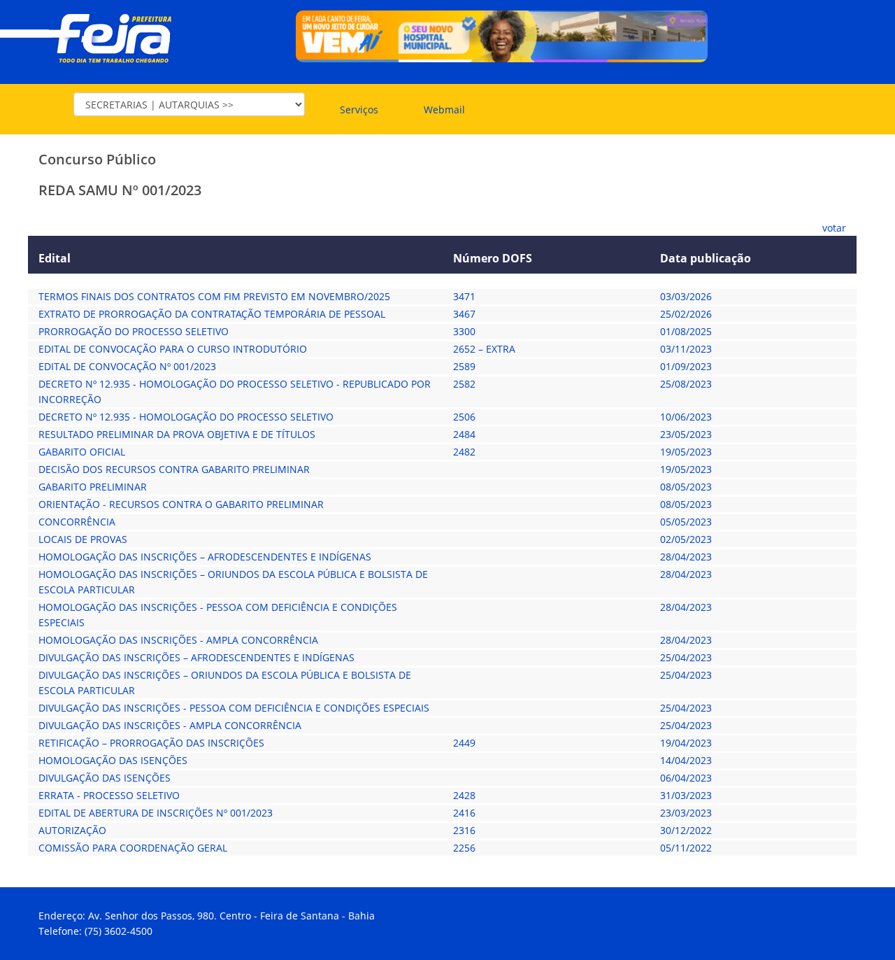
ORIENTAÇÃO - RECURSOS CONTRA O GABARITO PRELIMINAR (181, 504)
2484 (464, 434)
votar (834, 227)
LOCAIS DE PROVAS (82, 539)
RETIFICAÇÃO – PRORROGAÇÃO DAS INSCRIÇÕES (151, 742)
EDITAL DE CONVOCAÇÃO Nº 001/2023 (127, 366)
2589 (464, 366)
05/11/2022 (686, 847)
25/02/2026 (686, 313)
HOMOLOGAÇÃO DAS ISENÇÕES (112, 760)
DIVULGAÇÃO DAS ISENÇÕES (104, 777)
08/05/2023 (686, 486)
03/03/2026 (686, 296)
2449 (464, 742)
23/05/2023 (686, 434)
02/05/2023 (686, 539)
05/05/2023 (686, 521)
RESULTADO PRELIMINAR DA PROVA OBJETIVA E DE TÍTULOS (176, 434)
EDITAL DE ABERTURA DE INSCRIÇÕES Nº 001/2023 (155, 812)
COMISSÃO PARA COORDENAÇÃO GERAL (132, 847)
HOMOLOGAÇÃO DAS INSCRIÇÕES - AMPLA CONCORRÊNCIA (178, 640)
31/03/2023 (686, 795)
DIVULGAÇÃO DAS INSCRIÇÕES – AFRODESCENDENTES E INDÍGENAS (196, 657)
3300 (464, 331)
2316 (464, 830)
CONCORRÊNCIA (76, 521)
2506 (464, 416)
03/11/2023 (686, 348)
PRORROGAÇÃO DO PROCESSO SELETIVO (133, 331)
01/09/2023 (686, 366)
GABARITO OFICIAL (81, 451)
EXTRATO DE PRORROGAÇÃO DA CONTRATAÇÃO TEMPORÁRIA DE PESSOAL (211, 313)
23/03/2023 (686, 812)
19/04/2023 (686, 742)
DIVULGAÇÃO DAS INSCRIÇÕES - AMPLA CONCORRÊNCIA (169, 725)
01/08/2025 (686, 331)
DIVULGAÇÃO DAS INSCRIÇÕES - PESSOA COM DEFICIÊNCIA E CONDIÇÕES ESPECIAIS (233, 707)
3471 (464, 296)
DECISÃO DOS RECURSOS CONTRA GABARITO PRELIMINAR (174, 469)
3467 (464, 313)
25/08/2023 (686, 383)
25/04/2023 (686, 657)
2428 (464, 795)
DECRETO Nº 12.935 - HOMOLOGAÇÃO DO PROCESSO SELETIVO (186, 416)
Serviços (359, 109)
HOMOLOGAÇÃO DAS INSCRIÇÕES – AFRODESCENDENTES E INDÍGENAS (204, 556)
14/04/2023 (686, 760)
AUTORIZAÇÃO (72, 830)
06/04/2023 (686, 777)
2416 (464, 812)
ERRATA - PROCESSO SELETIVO (109, 795)
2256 (464, 847)
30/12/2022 (686, 830)
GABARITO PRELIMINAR (92, 486)
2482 (464, 451)
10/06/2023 (686, 416)
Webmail (444, 109)
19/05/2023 (686, 451)
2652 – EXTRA (484, 348)
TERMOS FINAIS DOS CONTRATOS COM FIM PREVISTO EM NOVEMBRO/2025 (214, 296)
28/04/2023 (686, 556)
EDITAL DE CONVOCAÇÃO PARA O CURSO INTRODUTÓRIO (172, 348)
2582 (464, 383)
